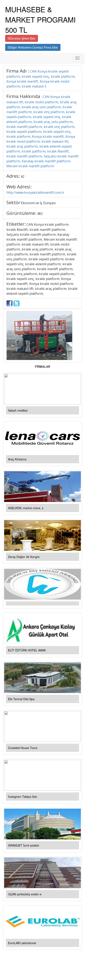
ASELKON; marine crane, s (25, 508)
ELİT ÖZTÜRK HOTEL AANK (27, 650)
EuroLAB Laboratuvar (22, 943)
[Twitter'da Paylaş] (16, 303)
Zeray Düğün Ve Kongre (24, 557)
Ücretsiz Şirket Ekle (22, 38)
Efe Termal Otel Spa (21, 699)
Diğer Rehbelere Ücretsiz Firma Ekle (34, 47)
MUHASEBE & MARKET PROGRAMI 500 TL (40, 19)
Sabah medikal (17, 410)
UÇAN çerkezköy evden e (24, 894)
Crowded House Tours (22, 748)
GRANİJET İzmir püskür (23, 845)
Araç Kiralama (17, 459)
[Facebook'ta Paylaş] (9, 303)
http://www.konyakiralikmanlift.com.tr (35, 192)
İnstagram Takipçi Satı (22, 796)
